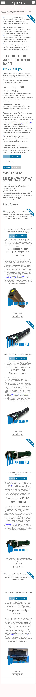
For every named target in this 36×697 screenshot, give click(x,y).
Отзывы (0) (15, 167)
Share (20, 313)
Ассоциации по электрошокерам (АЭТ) (20, 123)
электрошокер (13, 150)
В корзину (16, 156)
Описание (7, 167)
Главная (3, 11)
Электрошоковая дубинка (14, 11)
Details (15, 313)
